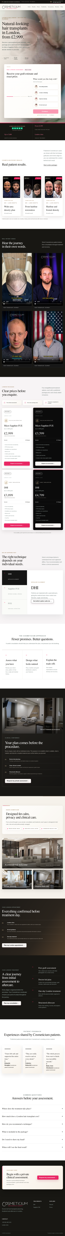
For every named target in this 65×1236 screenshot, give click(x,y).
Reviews (57, 6)
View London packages (50, 165)
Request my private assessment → (18, 781)
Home (29, 6)
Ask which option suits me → (42, 601)
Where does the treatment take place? (32, 1108)
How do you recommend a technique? (32, 1124)
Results (33, 6)
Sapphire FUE (36, 1207)
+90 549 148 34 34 (6, 1222)
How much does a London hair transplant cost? (32, 1116)
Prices (38, 6)
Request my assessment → (48, 1177)
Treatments (43, 6)
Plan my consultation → (11, 1003)
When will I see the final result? (32, 1147)
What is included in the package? (32, 1131)
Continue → (46, 111)
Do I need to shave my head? (32, 1139)
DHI (34, 1204)
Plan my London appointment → (14, 945)
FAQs (62, 6)
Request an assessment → (16, 463)
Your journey (51, 6)
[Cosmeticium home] (11, 7)
